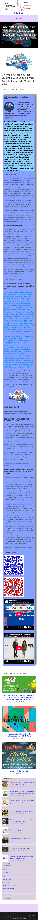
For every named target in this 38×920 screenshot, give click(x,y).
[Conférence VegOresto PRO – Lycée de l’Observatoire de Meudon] (5, 830)
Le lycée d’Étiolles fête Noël (19, 771)
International (5, 882)
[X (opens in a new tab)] (14, 13)
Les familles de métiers (8, 888)
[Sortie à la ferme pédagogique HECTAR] (5, 849)
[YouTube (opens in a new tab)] (22, 13)
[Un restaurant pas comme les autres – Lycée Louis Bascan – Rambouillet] (5, 821)
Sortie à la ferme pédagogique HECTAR (20, 848)
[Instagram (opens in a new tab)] (19, 13)
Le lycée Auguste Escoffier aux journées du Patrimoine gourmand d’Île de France (19, 735)
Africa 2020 (5, 872)
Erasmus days (9, 382)
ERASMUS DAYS (20, 113)
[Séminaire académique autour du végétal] (5, 812)
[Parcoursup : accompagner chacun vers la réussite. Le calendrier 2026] (5, 858)
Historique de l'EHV (7, 879)
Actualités (22, 90)
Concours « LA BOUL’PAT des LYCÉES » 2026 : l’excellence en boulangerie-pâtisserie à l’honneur (22, 802)
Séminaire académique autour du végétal (21, 811)
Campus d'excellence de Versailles (11, 876)
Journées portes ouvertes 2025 (10, 885)
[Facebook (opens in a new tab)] (16, 13)
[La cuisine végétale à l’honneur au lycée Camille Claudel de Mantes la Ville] (5, 784)
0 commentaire (20, 786)
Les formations (6, 892)
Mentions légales (22, 918)
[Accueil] (2, 43)
